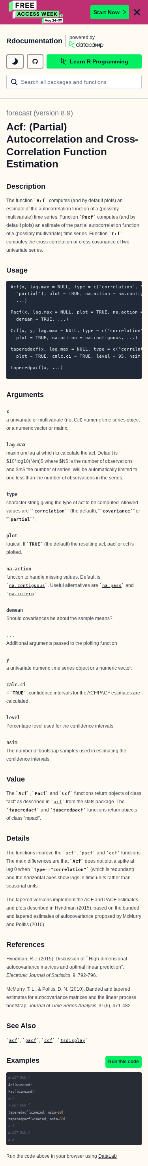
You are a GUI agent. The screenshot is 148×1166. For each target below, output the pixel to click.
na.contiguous (27, 585)
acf (58, 801)
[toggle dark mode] (15, 61)
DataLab (107, 1156)
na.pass (112, 585)
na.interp (21, 593)
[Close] (137, 12)
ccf (113, 852)
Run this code (123, 1061)
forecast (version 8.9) (39, 113)
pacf (87, 852)
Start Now (107, 12)
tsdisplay (72, 1040)
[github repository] (35, 61)
